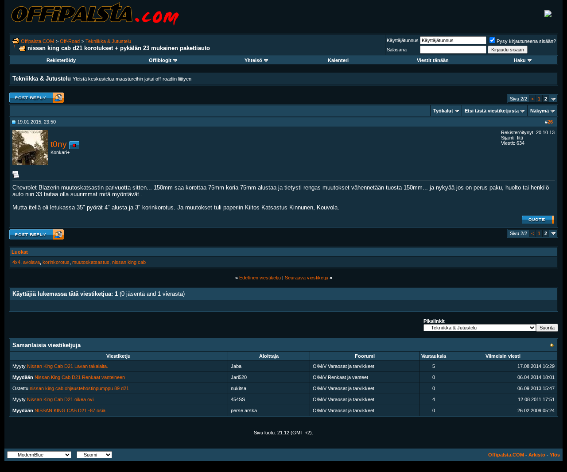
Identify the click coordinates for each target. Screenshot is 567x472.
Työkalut (443, 110)
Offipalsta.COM (37, 41)
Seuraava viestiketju (306, 277)
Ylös (555, 454)
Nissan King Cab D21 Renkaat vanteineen (80, 377)
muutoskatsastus (90, 262)
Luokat (20, 252)
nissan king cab (129, 262)
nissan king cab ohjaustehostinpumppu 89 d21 (79, 388)
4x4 (16, 262)
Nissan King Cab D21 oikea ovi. (61, 399)
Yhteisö (253, 60)
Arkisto (536, 454)
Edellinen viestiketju (260, 277)
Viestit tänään (433, 60)
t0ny (58, 144)
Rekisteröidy (61, 60)
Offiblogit (160, 60)
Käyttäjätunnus (403, 40)
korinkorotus (56, 262)
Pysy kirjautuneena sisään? (526, 41)
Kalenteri (338, 60)
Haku (520, 60)
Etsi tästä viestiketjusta (492, 110)
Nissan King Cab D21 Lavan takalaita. (67, 366)
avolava (31, 262)
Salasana (397, 49)
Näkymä (539, 110)
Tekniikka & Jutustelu (108, 41)
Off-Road (70, 41)
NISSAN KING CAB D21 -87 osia (70, 410)
